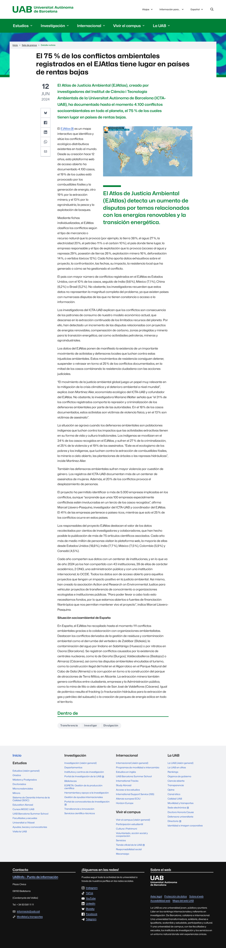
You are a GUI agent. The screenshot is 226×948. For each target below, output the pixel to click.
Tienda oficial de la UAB (131, 845)
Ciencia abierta (176, 780)
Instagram (92, 887)
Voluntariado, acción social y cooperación (132, 834)
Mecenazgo (122, 853)
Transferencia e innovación (79, 808)
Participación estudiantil (129, 824)
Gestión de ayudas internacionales (83, 797)
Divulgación (110, 725)
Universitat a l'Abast (24, 822)
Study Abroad (123, 785)
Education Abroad (23, 804)
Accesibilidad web (160, 900)
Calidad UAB (175, 798)
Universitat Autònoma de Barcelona (44, 9)
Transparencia (176, 785)
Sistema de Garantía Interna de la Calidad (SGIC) (31, 799)
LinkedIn (90, 903)
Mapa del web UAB (183, 900)
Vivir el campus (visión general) (133, 819)
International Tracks (127, 780)
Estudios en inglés (126, 771)
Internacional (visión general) (132, 763)
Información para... (169, 9)
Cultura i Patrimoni (126, 828)
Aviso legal (156, 896)
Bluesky (90, 908)
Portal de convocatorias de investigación (87, 803)
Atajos (145, 9)
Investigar (90, 725)
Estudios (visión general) (26, 770)
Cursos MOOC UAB (23, 809)
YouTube (91, 898)
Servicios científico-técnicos (79, 813)
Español (195, 10)
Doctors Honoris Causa (181, 812)
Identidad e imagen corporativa (185, 825)
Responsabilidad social (129, 849)
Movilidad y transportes (180, 803)
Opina (171, 789)
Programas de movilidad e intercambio (137, 767)
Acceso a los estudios (128, 789)
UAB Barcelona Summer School (30, 813)
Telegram (91, 919)
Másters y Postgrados (25, 779)
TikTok (89, 893)
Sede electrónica (179, 808)
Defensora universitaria (180, 816)
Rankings (173, 771)
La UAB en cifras (177, 767)
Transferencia (69, 725)
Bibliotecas (70, 781)
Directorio (175, 821)
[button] (45, 113)
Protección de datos (175, 896)
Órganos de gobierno (179, 776)
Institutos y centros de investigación (84, 771)
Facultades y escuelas (25, 818)
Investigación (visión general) (80, 763)
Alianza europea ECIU (128, 798)
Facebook (91, 914)
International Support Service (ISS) (135, 794)
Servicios (121, 840)
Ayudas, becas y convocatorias (30, 827)
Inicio (17, 755)
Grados (17, 775)
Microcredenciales (23, 788)
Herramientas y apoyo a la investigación (86, 792)
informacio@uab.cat (28, 911)
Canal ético (174, 794)
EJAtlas (65, 128)
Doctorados (19, 784)
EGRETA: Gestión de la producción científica (83, 787)
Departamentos (73, 767)
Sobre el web (196, 896)
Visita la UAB (20, 831)
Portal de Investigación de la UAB (84, 777)
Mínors (16, 793)
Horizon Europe (124, 803)
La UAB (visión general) (180, 763)
